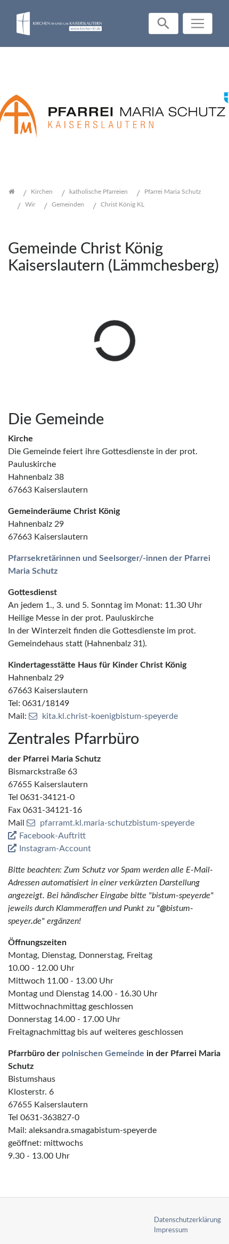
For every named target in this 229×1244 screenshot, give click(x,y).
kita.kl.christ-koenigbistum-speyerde (110, 716)
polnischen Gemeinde (103, 1053)
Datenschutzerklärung (187, 1220)
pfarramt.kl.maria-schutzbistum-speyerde (117, 823)
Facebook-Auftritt (52, 835)
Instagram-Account (55, 848)
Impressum (171, 1230)
